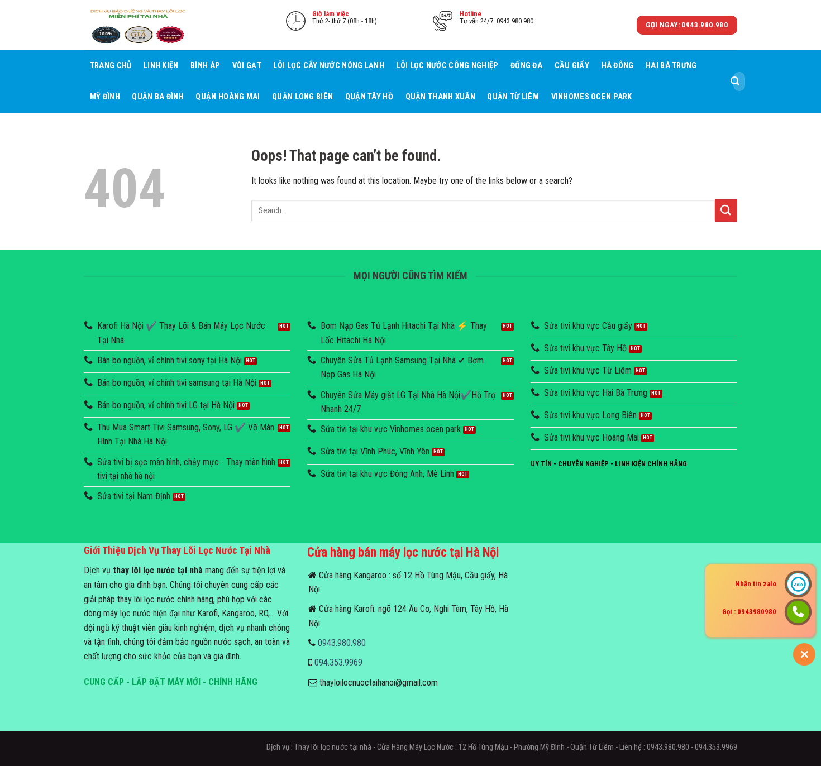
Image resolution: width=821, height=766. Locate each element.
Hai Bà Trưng (671, 65)
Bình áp (205, 65)
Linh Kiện (161, 65)
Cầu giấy (572, 65)
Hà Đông (618, 65)
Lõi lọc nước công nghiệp (448, 65)
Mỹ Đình (105, 97)
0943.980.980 (342, 643)
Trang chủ (111, 65)
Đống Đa (526, 65)
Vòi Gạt (246, 65)
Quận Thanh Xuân (440, 97)
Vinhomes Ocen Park (591, 97)
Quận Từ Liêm (512, 97)
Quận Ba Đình (157, 97)
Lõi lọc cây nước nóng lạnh (328, 65)
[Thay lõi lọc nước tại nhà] (139, 24)
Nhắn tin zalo (755, 584)
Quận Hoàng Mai (227, 97)
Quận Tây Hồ (369, 97)
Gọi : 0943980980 (749, 611)
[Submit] (734, 81)
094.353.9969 (338, 662)
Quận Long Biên (302, 97)
